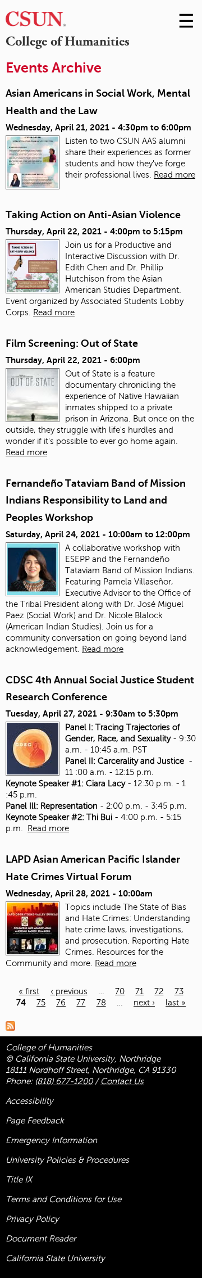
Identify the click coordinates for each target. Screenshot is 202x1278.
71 (139, 991)
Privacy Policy (32, 1218)
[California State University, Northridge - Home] (36, 21)
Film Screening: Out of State (72, 343)
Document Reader (41, 1238)
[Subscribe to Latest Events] (13, 1025)
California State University (55, 1258)
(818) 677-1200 (64, 1081)
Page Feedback (35, 1120)
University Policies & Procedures (67, 1159)
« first (29, 991)
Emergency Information (51, 1140)
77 (80, 1002)
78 (101, 1002)
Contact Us (122, 1081)
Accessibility (29, 1100)
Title (19, 1179)
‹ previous (69, 991)
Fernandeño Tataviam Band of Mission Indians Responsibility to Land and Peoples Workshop (96, 500)
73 (179, 991)
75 (40, 1002)
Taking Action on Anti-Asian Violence (93, 214)
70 (120, 991)
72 (158, 991)
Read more (174, 174)
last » (176, 1002)
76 (61, 1002)
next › (144, 1002)
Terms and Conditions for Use (63, 1199)
